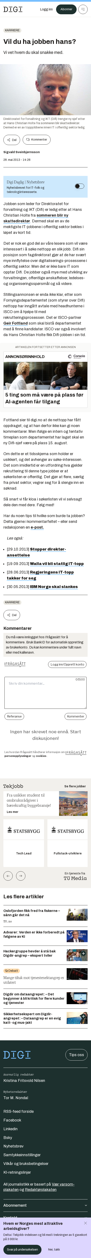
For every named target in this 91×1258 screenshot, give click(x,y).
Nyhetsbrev (13, 1146)
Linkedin (10, 1129)
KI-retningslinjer (17, 1172)
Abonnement (15, 1205)
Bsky (7, 1138)
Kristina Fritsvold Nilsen (24, 1080)
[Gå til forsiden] (12, 9)
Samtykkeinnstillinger (22, 1155)
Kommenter (39, 139)
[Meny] (83, 9)
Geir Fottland (15, 323)
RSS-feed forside (18, 1111)
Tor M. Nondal (15, 1098)
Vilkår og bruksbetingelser (25, 1164)
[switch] (79, 186)
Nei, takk (54, 1249)
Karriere (12, 30)
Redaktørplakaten (41, 1190)
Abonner (66, 9)
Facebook (12, 1120)
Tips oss (76, 1055)
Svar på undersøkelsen (22, 1249)
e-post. (37, 527)
